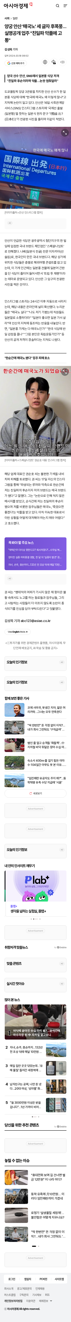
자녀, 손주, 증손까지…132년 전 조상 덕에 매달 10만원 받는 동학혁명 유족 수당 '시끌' (26, 1052)
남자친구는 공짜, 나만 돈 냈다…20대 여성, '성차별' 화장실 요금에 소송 (26, 1088)
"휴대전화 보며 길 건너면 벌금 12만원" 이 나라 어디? (48, 1177)
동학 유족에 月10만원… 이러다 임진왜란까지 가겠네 (47, 1196)
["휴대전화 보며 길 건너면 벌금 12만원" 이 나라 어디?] (16, 1184)
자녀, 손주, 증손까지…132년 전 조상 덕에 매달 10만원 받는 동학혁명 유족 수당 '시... (35, 564)
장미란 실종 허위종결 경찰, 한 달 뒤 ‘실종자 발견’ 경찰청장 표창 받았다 (35, 557)
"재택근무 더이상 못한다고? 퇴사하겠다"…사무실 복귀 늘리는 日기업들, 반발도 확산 (35, 549)
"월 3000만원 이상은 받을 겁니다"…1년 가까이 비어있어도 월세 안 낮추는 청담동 (25, 1107)
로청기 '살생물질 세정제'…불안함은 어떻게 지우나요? (47, 1215)
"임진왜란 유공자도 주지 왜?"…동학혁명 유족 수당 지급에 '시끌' (46, 780)
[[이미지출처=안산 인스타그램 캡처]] (35, 168)
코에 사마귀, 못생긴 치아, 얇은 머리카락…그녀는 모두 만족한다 (46, 710)
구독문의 (23, 1295)
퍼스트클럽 (10, 1295)
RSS (47, 1295)
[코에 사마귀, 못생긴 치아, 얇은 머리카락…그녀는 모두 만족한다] (14, 715)
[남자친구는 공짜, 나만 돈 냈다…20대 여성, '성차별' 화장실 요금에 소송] (56, 1093)
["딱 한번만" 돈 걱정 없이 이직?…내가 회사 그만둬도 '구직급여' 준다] (14, 733)
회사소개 (8, 1288)
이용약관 (30, 1301)
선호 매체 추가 (17, 63)
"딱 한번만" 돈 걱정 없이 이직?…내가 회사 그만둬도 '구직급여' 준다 (46, 728)
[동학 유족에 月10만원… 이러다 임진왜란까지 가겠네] (16, 1203)
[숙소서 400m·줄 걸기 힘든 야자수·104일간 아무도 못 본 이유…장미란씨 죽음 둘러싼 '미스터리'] (14, 768)
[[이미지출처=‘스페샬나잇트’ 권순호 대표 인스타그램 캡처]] (35, 411)
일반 (15, 18)
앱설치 (27, 1279)
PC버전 (43, 1279)
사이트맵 (59, 1279)
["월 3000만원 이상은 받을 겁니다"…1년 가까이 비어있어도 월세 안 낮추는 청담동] (56, 1111)
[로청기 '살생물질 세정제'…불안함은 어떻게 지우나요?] (16, 1222)
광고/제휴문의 (24, 1288)
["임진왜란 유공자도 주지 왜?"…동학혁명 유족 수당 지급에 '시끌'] (14, 786)
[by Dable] (60, 1126)
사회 (7, 18)
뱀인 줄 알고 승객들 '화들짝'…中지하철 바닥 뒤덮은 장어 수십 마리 (46, 745)
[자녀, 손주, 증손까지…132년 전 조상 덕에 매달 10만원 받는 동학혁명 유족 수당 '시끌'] (56, 1056)
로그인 (11, 1279)
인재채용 (39, 1288)
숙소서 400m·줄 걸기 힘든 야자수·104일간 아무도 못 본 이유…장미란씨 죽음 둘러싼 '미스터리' (46, 763)
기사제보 (36, 1295)
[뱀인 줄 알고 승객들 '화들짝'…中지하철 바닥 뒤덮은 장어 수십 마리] (14, 751)
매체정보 (43, 1301)
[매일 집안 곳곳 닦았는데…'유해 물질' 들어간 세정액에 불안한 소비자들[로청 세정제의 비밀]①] (56, 1074)
